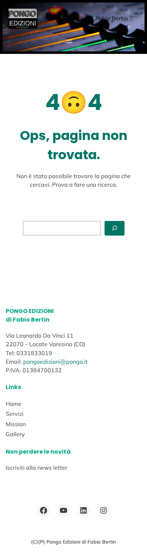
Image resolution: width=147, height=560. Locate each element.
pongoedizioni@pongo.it (55, 361)
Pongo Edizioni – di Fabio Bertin (86, 18)
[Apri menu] (69, 41)
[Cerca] (115, 228)
